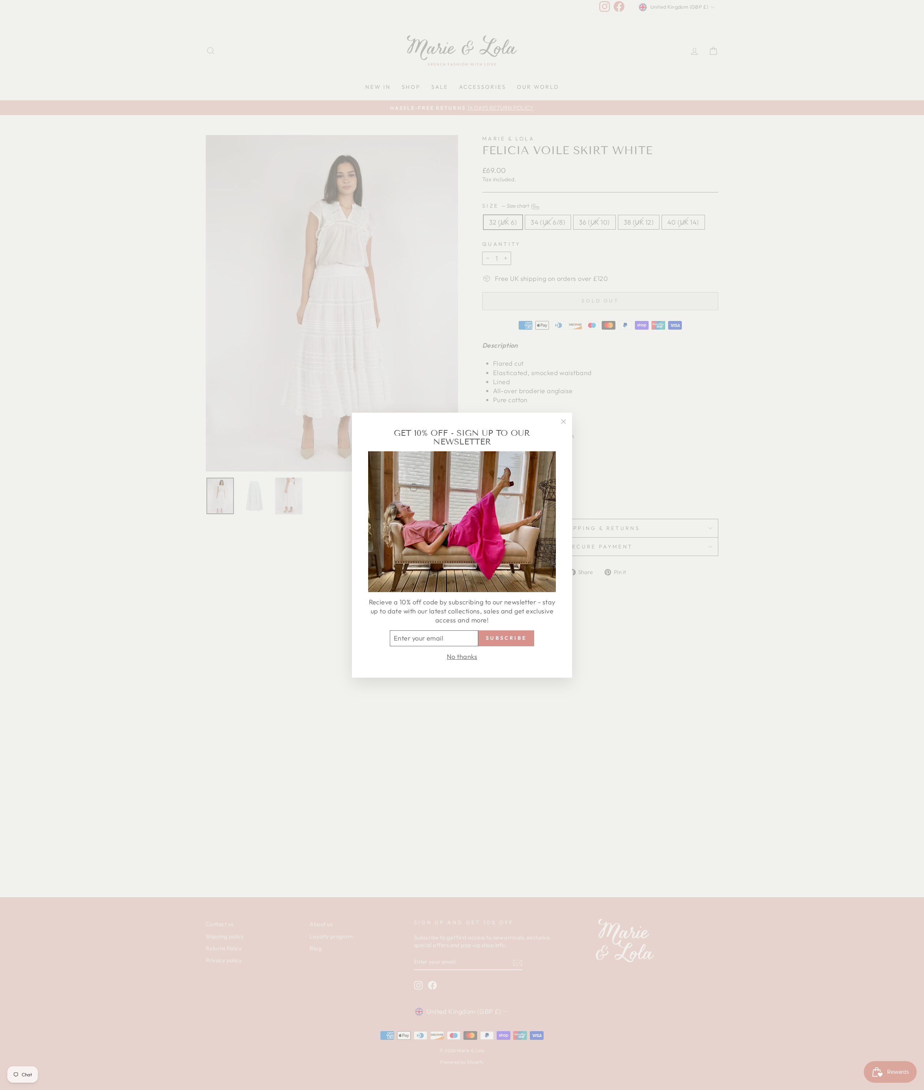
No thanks (462, 656)
